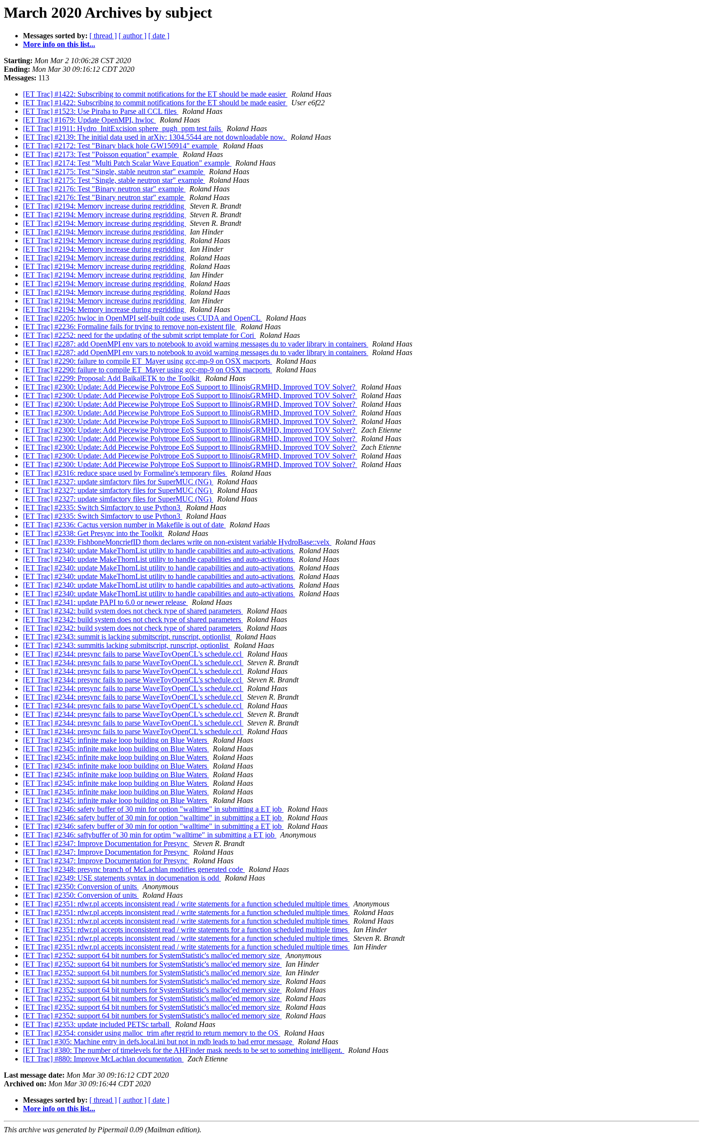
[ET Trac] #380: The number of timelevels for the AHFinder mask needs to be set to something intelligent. (183, 1050)
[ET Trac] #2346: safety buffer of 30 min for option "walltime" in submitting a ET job (153, 809)
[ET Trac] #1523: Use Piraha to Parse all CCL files (100, 111)
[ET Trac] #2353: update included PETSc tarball (97, 1024)
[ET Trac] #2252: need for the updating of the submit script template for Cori (139, 335)
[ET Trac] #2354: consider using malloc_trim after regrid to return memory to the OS (151, 1033)
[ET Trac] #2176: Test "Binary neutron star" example (104, 189)
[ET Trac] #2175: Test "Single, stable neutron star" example (114, 171)
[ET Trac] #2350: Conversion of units (81, 886)
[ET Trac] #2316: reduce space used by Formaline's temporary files (125, 473)
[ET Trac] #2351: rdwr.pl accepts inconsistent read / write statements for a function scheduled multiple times (186, 904)
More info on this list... (59, 44)
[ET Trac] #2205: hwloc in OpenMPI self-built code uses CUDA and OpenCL (142, 318)
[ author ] (132, 36)
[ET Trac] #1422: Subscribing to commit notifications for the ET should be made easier (155, 94)
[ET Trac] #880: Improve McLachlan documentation (103, 1059)
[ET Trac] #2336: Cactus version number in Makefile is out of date (124, 525)
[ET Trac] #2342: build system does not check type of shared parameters (133, 611)
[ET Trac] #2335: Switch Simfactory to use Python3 (102, 507)
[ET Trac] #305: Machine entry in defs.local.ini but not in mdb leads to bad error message (158, 1042)
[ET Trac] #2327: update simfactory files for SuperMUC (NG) (118, 482)
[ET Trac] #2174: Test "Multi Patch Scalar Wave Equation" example (127, 163)
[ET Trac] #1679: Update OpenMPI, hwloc (89, 120)
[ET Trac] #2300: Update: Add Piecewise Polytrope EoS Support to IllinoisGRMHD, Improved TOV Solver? (190, 387)
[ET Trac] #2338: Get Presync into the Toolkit (93, 533)
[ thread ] (103, 36)
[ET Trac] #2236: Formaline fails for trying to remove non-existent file (130, 327)
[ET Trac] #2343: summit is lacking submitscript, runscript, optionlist (127, 637)
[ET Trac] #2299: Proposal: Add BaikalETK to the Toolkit (112, 378)
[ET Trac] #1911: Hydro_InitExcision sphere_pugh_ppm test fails (123, 128)
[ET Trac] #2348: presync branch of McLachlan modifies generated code (134, 869)
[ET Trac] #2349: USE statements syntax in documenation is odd (122, 878)
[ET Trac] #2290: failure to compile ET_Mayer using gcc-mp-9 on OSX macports (147, 361)
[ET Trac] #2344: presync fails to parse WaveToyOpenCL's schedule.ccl (133, 654)
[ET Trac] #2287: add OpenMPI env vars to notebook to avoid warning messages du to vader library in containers (195, 344)
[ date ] (158, 36)
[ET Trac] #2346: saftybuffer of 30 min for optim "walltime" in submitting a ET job (149, 835)
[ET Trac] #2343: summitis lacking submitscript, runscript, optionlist (126, 645)
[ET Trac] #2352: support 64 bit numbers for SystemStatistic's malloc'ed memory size (152, 955)
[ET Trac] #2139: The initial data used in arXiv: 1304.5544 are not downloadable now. (155, 137)
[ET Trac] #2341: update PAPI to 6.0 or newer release (105, 602)
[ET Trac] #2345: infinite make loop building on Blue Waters (116, 740)
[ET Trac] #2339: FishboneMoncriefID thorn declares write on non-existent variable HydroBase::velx (177, 542)
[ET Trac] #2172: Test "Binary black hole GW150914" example (121, 146)
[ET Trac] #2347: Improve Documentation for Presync (106, 843)
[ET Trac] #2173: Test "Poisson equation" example (101, 154)
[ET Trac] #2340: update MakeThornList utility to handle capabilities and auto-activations (159, 551)
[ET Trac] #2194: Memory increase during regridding (104, 206)
